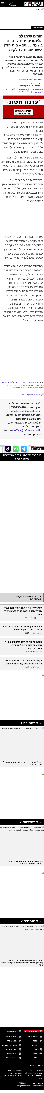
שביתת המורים (31, 393)
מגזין (34, 1055)
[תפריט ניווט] (2, 3)
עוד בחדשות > (29, 830)
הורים (22, 399)
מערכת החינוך (19, 393)
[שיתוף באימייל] (36, 91)
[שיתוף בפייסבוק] (21, 89)
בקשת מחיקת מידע (8, 1051)
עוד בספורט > (29, 732)
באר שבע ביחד (10, 1063)
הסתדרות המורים (24, 396)
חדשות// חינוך (36, 27)
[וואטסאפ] (20, 4)
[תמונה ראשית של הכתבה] (21, 106)
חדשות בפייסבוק (9, 1059)
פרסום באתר (31, 1043)
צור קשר (32, 1051)
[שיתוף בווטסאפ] (35, 89)
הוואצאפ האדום (30, 1037)
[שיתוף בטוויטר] (7, 89)
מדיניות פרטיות (10, 1043)
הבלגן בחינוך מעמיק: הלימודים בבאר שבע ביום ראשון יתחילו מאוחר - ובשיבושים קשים (22, 655)
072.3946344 (19, 1089)
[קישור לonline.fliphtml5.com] (21, 406)
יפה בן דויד (12, 396)
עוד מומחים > (29, 927)
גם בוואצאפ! (11, 1037)
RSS (34, 1063)
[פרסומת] (21, 15)
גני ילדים (16, 399)
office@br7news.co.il (22, 1092)
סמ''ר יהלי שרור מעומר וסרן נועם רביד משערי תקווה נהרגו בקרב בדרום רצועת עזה (21, 621)
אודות (34, 1047)
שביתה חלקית (30, 399)
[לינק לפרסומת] (21, 686)
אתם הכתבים (11, 1055)
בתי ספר (8, 399)
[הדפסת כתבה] (21, 91)
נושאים (33, 1059)
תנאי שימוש (11, 1047)
